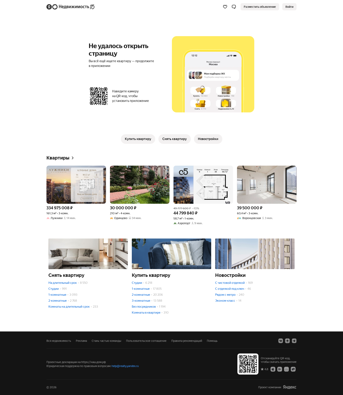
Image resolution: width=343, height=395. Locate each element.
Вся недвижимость (58, 340)
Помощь (212, 340)
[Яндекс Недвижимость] (70, 7)
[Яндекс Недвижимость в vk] (280, 340)
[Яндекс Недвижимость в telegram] (294, 340)
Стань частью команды (106, 340)
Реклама (81, 340)
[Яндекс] (290, 387)
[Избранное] (225, 6)
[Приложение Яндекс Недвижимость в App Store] (273, 369)
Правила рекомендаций (186, 340)
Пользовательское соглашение (146, 340)
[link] (289, 6)
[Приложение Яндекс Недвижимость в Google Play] (279, 369)
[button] (233, 6)
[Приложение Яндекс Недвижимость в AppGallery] (286, 369)
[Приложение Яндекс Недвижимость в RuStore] (293, 369)
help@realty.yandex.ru (125, 366)
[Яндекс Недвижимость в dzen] (287, 340)
